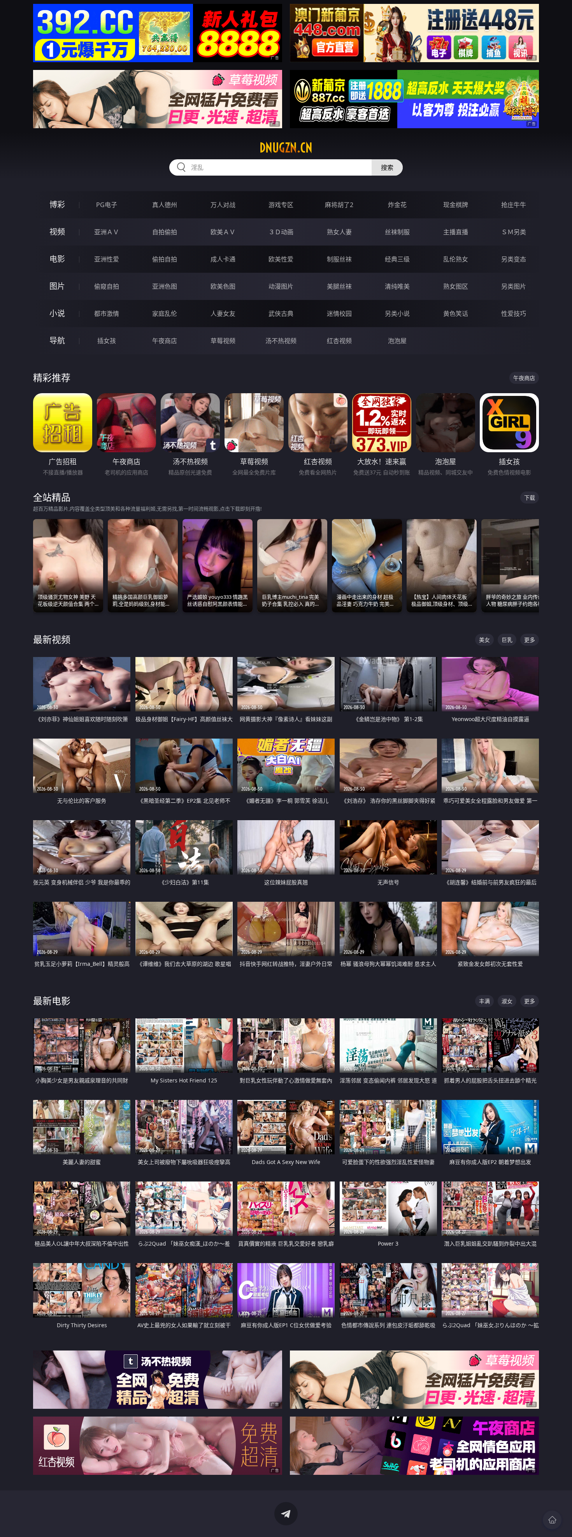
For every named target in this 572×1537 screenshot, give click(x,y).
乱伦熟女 (455, 259)
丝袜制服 (397, 232)
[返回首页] (552, 1520)
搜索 (387, 167)
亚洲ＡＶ (106, 232)
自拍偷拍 (164, 232)
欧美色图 (223, 286)
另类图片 (513, 286)
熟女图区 (455, 286)
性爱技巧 (513, 313)
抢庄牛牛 (513, 204)
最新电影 (51, 1000)
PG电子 (106, 204)
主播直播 (455, 232)
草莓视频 (223, 340)
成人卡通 (223, 259)
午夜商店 (164, 340)
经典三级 (397, 259)
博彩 (57, 204)
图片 (57, 286)
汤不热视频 (281, 340)
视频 (57, 232)
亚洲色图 (164, 286)
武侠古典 (280, 313)
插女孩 (106, 340)
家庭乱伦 (164, 313)
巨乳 (507, 639)
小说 (57, 313)
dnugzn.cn (286, 147)
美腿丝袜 (339, 286)
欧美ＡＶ (223, 232)
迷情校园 (339, 313)
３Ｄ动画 (280, 232)
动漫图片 (280, 286)
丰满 (484, 1001)
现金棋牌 (455, 204)
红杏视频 (339, 340)
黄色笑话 (455, 313)
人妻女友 (223, 313)
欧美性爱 (280, 259)
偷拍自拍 (164, 259)
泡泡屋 (397, 340)
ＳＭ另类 (513, 232)
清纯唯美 (397, 286)
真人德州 (164, 204)
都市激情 (106, 313)
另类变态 (513, 259)
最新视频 (51, 639)
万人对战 (223, 204)
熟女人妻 (339, 232)
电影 (57, 259)
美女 (484, 639)
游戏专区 (280, 204)
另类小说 (397, 313)
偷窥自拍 (106, 286)
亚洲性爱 (106, 259)
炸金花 (397, 204)
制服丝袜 (339, 259)
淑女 (507, 1001)
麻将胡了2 (339, 204)
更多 (529, 639)
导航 (57, 340)
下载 (529, 497)
